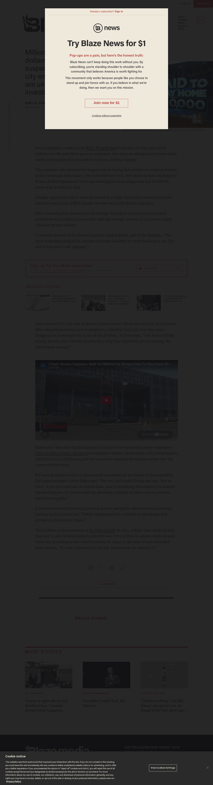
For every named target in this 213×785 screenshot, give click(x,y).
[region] (106, 768)
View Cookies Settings (163, 768)
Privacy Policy (13, 782)
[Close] (207, 767)
